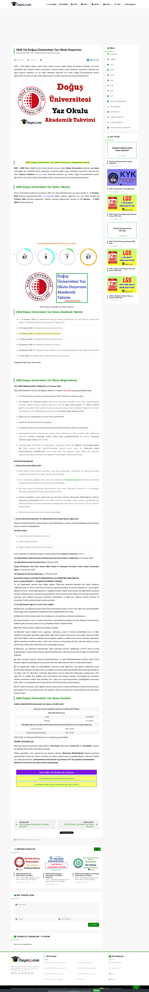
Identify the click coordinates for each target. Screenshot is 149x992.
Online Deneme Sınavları (54, 979)
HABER (65, 4)
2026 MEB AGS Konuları (86, 974)
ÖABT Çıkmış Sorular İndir (87, 968)
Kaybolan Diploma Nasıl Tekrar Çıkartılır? (120, 162)
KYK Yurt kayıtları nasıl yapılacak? (122, 189)
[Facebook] (12, 973)
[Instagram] (25, 973)
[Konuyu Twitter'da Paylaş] (91, 60)
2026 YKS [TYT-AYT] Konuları (55, 962)
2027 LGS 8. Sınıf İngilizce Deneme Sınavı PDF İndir (122, 269)
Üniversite (26, 53)
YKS (75, 4)
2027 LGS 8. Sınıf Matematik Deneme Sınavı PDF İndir (123, 215)
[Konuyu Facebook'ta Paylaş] (88, 60)
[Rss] (32, 973)
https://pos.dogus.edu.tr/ (74, 480)
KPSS (96, 4)
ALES (107, 4)
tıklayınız (81, 554)
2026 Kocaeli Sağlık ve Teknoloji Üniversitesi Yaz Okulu (58, 874)
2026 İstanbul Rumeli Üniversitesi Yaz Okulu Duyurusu (83, 875)
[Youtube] (19, 973)
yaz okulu (43, 174)
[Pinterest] (22, 973)
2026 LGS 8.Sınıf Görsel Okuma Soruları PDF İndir (121, 297)
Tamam (96, 990)
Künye (113, 974)
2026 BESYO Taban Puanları (55, 968)
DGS (85, 4)
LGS (118, 4)
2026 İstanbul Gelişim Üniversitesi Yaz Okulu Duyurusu (24, 875)
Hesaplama (131, 4)
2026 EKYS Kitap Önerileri (54, 974)
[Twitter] (15, 973)
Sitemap (81, 979)
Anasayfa (19, 53)
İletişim (113, 979)
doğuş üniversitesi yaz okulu (32, 840)
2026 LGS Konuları (84, 962)
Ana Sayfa (52, 4)
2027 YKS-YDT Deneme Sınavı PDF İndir (122, 242)
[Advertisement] (74, 25)
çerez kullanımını (73, 991)
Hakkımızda (115, 968)
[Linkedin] (28, 973)
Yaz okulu (47, 196)
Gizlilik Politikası (116, 962)
